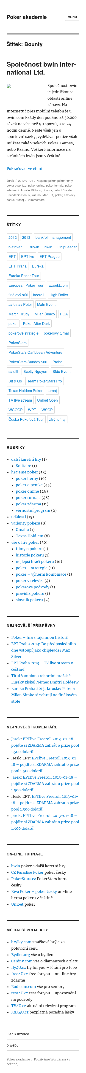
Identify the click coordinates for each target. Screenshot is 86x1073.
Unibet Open (47, 400)
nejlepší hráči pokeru (35, 561)
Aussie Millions (31, 190)
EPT (12, 256)
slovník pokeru (29, 600)
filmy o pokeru (29, 548)
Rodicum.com (23, 986)
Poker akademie (27, 17)
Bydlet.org (20, 954)
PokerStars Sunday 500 (27, 361)
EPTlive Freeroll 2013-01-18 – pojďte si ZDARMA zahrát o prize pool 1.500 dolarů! (45, 745)
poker (58, 195)
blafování (15, 246)
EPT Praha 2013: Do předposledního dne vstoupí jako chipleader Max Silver (43, 650)
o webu (13, 1045)
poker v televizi (30, 580)
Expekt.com (58, 285)
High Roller (59, 294)
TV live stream (20, 400)
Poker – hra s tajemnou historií (39, 637)
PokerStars (17, 342)
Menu (72, 17)
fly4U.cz (18, 967)
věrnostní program (33, 510)
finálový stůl (18, 294)
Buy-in (34, 246)
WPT (32, 409)
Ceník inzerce (18, 1034)
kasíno (36, 195)
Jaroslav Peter (20, 304)
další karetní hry (26, 459)
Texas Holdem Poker (25, 390)
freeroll (38, 294)
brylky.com (21, 942)
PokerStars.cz (23, 878)
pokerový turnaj (56, 333)
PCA (64, 314)
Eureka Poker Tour (23, 275)
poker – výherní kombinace (41, 574)
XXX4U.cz (20, 1012)
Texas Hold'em (29, 536)
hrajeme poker (46, 180)
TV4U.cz (18, 1005)
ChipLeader (67, 246)
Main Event (46, 304)
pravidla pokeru (30, 593)
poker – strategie (31, 568)
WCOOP (15, 409)
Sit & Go (15, 381)
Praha (57, 361)
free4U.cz (19, 974)
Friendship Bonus (18, 195)
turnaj (20, 199)
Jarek (10, 180)
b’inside (66, 190)
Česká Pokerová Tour (26, 419)
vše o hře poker (25, 542)
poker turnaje (54, 185)
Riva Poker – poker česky (34, 891)
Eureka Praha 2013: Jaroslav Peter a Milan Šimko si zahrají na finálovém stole (44, 695)
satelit (13, 371)
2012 (12, 237)
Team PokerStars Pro (44, 381)
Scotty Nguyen (35, 371)
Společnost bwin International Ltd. (41, 68)
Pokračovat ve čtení (24, 168)
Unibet (17, 904)
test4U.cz (19, 993)
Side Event (61, 371)
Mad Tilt (47, 195)
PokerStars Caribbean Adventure (35, 352)
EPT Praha (17, 266)
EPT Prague (49, 256)
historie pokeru (30, 555)
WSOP (47, 409)
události (18, 516)
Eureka (38, 266)
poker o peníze (16, 185)
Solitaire (23, 465)
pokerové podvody (32, 587)
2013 (26, 237)
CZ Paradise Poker (27, 872)
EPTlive (27, 256)
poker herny (65, 180)
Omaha (22, 529)
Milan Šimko (45, 314)
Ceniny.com (22, 961)
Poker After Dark (36, 323)
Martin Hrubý (18, 314)
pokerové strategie (23, 333)
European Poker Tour (25, 285)
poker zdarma (28, 504)
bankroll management (53, 237)
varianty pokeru (25, 523)
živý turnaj (57, 419)
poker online (36, 185)
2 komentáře (36, 199)
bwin (57, 190)
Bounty (47, 190)
